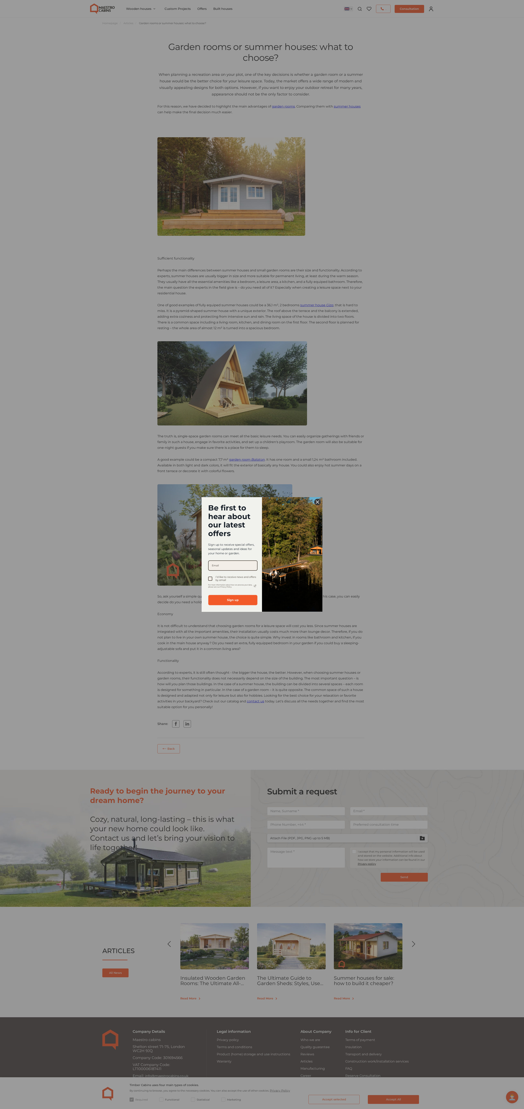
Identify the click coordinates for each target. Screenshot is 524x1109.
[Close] (317, 502)
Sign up (233, 600)
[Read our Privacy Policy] (255, 585)
